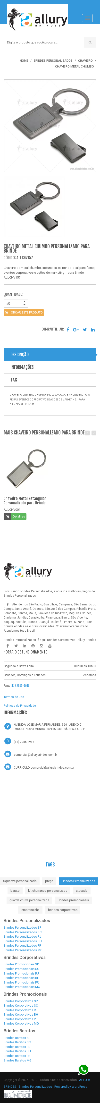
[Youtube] (50, 646)
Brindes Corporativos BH (21, 1014)
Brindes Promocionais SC (21, 969)
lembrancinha (30, 910)
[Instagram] (41, 646)
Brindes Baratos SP (17, 1038)
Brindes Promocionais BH (21, 978)
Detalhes (19, 516)
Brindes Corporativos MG (21, 1023)
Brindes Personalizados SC (23, 932)
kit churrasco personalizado (47, 890)
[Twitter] (16, 646)
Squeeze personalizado (20, 881)
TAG (13, 379)
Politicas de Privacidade (20, 705)
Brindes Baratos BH (17, 1051)
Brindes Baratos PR (17, 1056)
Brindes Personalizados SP (22, 927)
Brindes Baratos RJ (17, 1047)
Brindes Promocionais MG (22, 987)
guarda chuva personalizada (29, 900)
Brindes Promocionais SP (21, 964)
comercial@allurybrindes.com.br (36, 754)
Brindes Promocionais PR (21, 982)
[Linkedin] (24, 646)
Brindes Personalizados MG (23, 950)
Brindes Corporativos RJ (21, 1010)
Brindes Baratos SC (17, 1042)
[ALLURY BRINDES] (28, 571)
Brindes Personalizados (78, 881)
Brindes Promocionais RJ (21, 973)
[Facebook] (7, 646)
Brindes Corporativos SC (21, 1005)
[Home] (38, 6)
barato (15, 890)
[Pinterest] (33, 646)
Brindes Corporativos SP (21, 1001)
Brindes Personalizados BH (23, 941)
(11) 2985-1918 (20, 685)
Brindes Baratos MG (18, 1060)
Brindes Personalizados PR (22, 945)
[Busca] (90, 42)
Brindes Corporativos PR (21, 1019)
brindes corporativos (62, 910)
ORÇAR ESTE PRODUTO (26, 312)
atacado (82, 890)
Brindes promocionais (73, 900)
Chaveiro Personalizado (72, 626)
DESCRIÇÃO (19, 354)
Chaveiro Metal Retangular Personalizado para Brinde (25, 500)
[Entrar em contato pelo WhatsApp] (84, 1069)
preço (49, 881)
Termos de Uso (14, 697)
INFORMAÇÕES (22, 367)
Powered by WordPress (71, 1086)
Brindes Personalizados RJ (22, 936)
